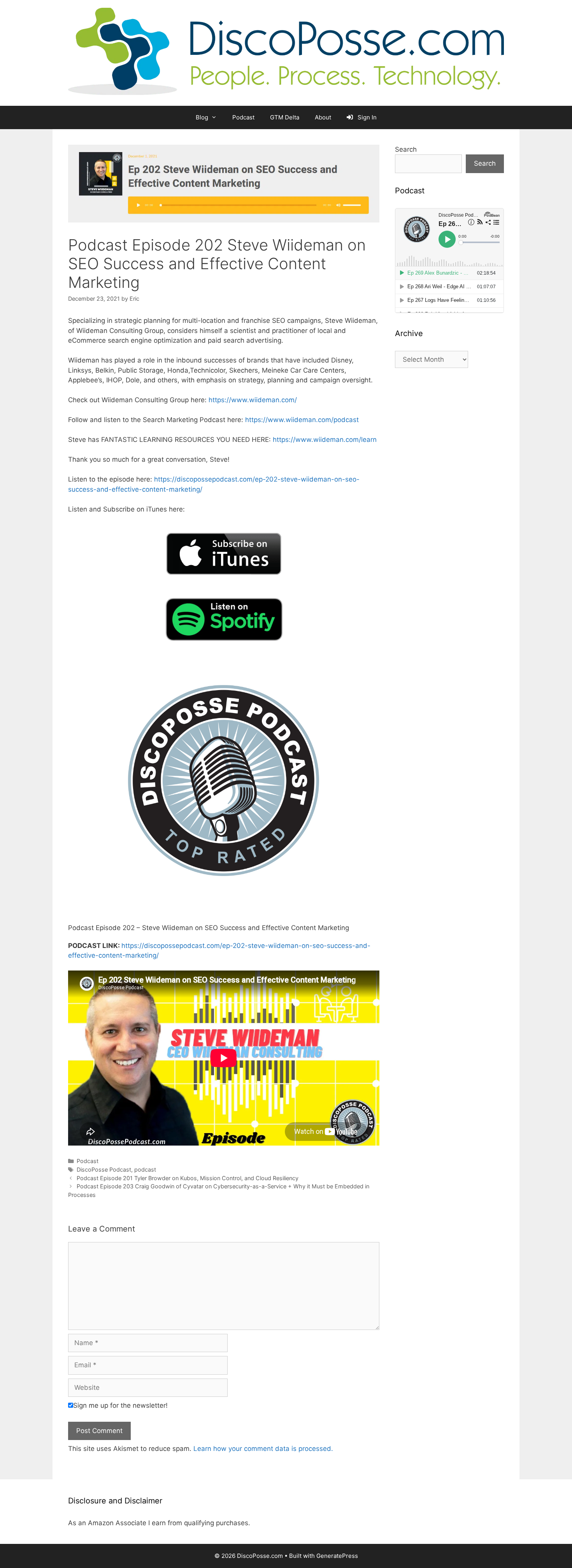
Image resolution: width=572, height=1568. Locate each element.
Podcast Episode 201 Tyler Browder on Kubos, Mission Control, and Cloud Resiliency (187, 1178)
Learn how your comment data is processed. (263, 1448)
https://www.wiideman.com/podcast (302, 420)
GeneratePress (337, 1555)
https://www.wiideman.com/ (253, 400)
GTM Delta (284, 117)
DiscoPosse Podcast (104, 1169)
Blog (202, 117)
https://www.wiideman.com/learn (325, 439)
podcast (145, 1169)
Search (406, 149)
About (323, 117)
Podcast (243, 117)
